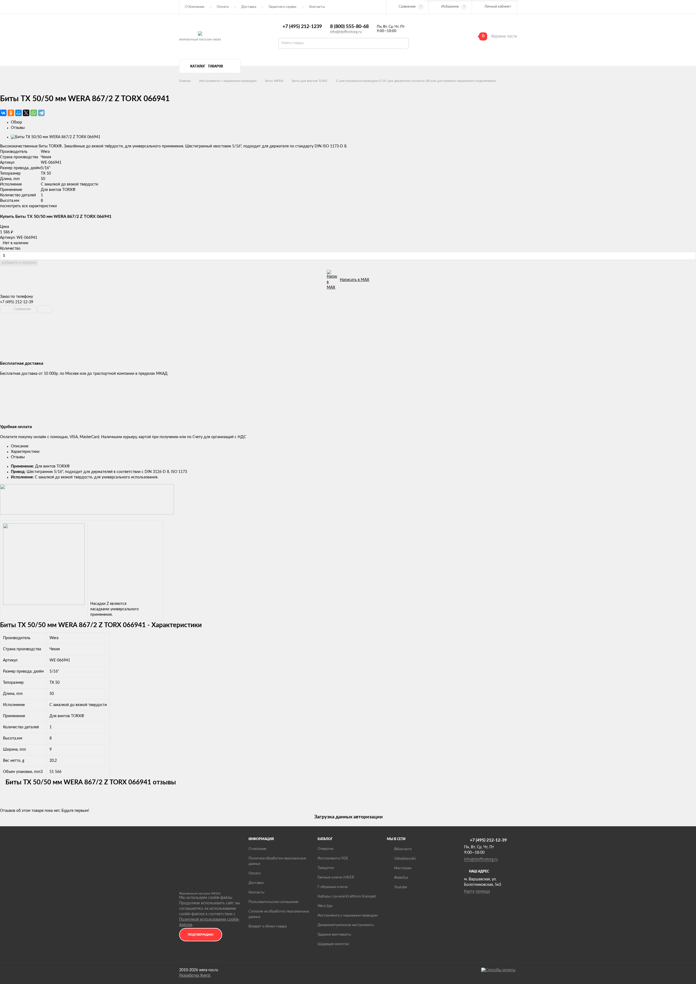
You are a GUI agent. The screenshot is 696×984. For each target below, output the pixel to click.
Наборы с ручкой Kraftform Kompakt (347, 896)
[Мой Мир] (18, 113)
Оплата (223, 7)
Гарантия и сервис (283, 7)
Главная (185, 80)
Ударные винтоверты (334, 934)
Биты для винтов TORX (309, 80)
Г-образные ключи (332, 887)
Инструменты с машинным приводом (227, 80)
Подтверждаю (200, 934)
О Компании (194, 7)
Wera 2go (325, 906)
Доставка (248, 7)
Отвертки (325, 849)
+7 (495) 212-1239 (302, 26)
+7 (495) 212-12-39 (16, 302)
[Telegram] (41, 113)
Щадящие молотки (333, 944)
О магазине (257, 849)
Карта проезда (477, 891)
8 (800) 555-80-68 (349, 26)
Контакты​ (317, 7)
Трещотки (326, 868)
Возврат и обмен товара (267, 926)
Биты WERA (274, 80)
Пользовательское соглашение (273, 902)
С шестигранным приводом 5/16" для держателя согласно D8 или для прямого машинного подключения (416, 80)
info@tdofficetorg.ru (346, 32)
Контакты (256, 892)
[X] (26, 113)
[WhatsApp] (33, 113)
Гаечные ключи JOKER (336, 877)
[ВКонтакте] (3, 113)
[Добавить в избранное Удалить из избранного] (45, 309)
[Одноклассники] (11, 113)
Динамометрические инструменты (346, 925)
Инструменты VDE (333, 858)
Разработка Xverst (194, 975)
